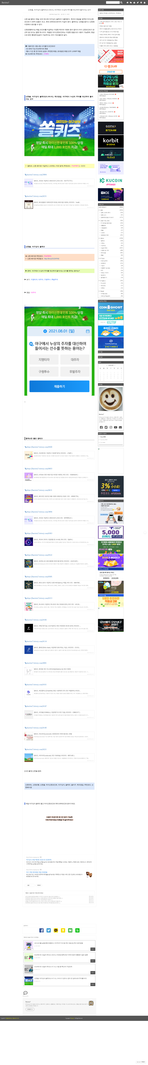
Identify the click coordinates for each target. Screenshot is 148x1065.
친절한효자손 (9, 1018)
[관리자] (141, 2)
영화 (111, 210)
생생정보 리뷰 (112, 235)
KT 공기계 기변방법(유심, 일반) (108, 43)
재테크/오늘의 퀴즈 (55, 14)
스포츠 (112, 232)
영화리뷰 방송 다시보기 (112, 217)
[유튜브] (115, 427)
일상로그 (112, 275)
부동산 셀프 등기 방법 (106, 26)
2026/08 (110, 365)
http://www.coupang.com (32, 857)
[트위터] (49, 930)
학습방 (111, 291)
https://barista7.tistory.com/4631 (39, 490)
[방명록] (134, 2)
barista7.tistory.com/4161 (37, 684)
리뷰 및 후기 (112, 261)
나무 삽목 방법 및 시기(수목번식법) (109, 31)
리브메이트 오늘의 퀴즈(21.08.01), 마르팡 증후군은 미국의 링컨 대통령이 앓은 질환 (43, 898)
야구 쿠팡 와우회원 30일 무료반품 (36, 872)
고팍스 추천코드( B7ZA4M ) (107, 94)
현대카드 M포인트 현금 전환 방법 (109, 37)
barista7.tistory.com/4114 (37, 641)
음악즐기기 (112, 277)
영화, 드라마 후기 (112, 212)
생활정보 (112, 225)
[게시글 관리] (33, 885)
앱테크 (112, 240)
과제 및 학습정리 (112, 296)
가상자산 (112, 245)
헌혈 (112, 230)
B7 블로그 (111, 280)
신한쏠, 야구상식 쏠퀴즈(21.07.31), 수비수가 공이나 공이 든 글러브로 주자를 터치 (42, 901)
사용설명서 (112, 228)
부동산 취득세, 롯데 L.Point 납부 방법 (110, 34)
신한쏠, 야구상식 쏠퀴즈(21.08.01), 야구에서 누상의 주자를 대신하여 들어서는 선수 (59, 10)
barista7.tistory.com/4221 (37, 749)
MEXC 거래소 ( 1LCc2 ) (106, 103)
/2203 (83, 166)
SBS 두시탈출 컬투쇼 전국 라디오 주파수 (111, 29)
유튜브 (112, 288)
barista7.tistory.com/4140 (37, 728)
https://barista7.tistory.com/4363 (39, 533)
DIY (112, 270)
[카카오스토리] (63, 930)
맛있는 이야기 (112, 272)
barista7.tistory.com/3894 (37, 174)
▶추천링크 (103, 96)
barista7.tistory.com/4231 (37, 196)
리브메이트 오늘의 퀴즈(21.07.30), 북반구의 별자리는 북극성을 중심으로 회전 (42, 903)
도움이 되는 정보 (111, 220)
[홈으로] (127, 2)
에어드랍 (112, 252)
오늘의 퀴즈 (32, 893)
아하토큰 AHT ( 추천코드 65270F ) (109, 116)
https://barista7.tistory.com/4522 (39, 555)
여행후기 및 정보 (112, 268)
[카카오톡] (56, 930)
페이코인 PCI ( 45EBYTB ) (107, 111)
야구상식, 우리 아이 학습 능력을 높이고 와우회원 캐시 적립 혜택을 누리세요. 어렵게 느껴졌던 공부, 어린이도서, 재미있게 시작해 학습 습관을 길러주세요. (58, 863)
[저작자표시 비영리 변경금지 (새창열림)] (44, 885)
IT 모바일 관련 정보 (112, 223)
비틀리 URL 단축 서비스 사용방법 (109, 46)
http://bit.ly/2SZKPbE (51, 259)
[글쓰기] (137, 2)
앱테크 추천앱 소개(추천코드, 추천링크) (110, 13)
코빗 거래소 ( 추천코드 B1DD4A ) (109, 98)
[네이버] (70, 930)
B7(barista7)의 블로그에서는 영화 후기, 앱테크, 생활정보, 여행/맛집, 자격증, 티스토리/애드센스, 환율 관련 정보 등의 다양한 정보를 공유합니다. (57, 1005)
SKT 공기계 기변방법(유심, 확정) (109, 40)
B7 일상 (111, 258)
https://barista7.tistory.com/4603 (39, 468)
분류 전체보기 (111, 207)
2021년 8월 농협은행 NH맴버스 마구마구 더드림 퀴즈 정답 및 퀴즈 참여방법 (41, 896)
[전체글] (131, 2)
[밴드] (77, 930)
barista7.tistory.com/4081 (37, 663)
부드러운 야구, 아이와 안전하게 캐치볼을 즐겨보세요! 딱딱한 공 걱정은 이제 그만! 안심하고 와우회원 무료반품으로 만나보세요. (54, 875)
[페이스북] (41, 930)
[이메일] (120, 427)
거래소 (112, 243)
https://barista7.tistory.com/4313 (39, 598)
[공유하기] (31, 885)
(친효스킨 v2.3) (15, 1018)
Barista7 (5, 2)
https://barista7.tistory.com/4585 (39, 576)
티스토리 (112, 283)
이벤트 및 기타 (112, 250)
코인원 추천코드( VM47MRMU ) (108, 107)
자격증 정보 (112, 293)
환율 (112, 255)
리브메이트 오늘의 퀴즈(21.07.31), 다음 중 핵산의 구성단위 (38, 899)
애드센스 (112, 285)
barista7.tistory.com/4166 (37, 620)
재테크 (27, 893)
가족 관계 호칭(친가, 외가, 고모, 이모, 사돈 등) (110, 22)
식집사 (112, 265)
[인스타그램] (110, 427)
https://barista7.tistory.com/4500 (39, 447)
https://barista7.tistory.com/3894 (39, 512)
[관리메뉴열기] (145, 532)
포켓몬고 (112, 263)
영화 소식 (112, 215)
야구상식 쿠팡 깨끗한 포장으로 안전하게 (38, 860)
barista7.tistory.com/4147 (37, 706)
